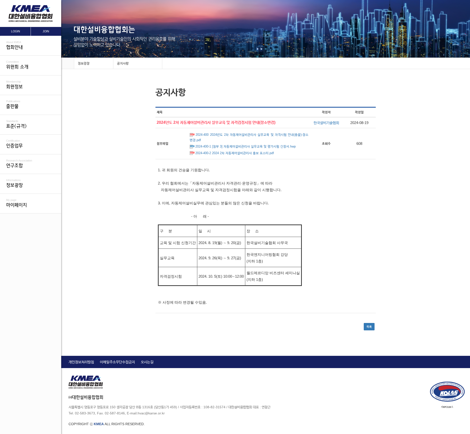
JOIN (46, 31)
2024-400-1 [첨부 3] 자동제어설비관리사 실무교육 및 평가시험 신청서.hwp (245, 146)
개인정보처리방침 (81, 362)
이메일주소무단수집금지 (117, 362)
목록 (369, 326)
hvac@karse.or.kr (151, 413)
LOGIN (15, 31)
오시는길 (147, 362)
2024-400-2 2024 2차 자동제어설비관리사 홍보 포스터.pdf (234, 153)
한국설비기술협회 (326, 123)
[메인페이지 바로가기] (68, 64)
